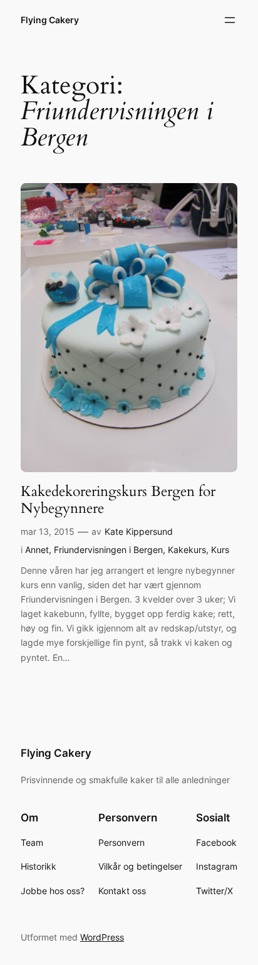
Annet (37, 549)
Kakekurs (187, 549)
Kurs (220, 549)
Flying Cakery (50, 19)
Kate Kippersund (139, 531)
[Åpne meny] (229, 20)
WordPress (102, 937)
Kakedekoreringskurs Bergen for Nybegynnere (118, 500)
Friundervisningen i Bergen (108, 549)
